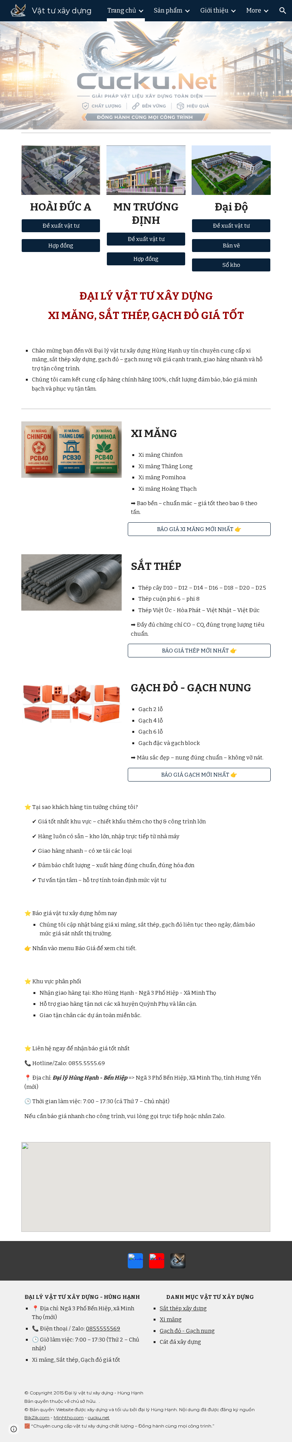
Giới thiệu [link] (214, 10)
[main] (60, 207)
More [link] (253, 10)
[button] (283, 11)
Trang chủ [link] (122, 10)
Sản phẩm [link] (168, 10)
